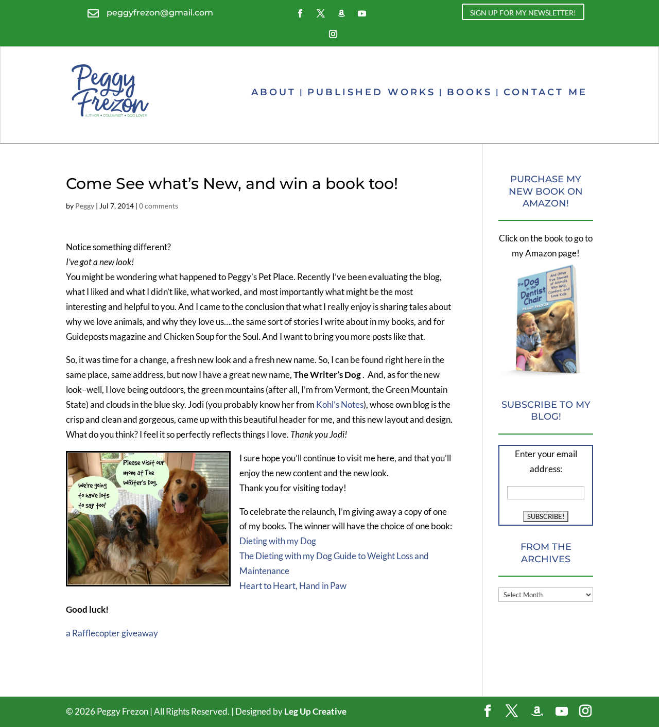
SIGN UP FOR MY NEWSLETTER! (523, 12)
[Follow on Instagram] (333, 34)
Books (469, 92)
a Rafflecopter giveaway (112, 633)
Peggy (84, 205)
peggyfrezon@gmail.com (160, 13)
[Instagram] (585, 711)
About (273, 92)
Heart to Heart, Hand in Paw (292, 585)
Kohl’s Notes (339, 404)
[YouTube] (561, 711)
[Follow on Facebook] (300, 13)
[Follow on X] (321, 13)
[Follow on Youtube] (362, 13)
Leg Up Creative (315, 711)
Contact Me (545, 92)
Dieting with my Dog (277, 540)
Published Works (371, 92)
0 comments (158, 205)
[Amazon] (537, 711)
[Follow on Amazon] (341, 13)
